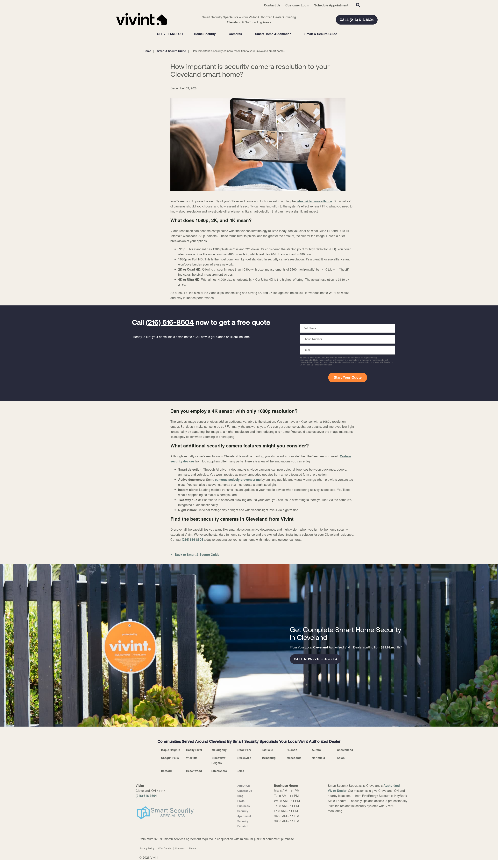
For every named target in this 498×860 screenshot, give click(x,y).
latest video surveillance (314, 201)
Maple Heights (170, 750)
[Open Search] (358, 5)
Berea (240, 771)
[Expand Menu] (218, 33)
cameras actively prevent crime (238, 479)
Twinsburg (269, 758)
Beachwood (194, 771)
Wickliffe (191, 758)
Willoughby (219, 750)
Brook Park (244, 750)
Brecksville (244, 758)
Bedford (166, 771)
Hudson (292, 750)
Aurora (316, 750)
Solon (341, 758)
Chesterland (345, 750)
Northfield (318, 758)
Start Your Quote (348, 377)
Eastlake (267, 750)
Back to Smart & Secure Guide (197, 554)
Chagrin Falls (170, 758)
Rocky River (194, 750)
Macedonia (294, 758)
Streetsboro (219, 771)
